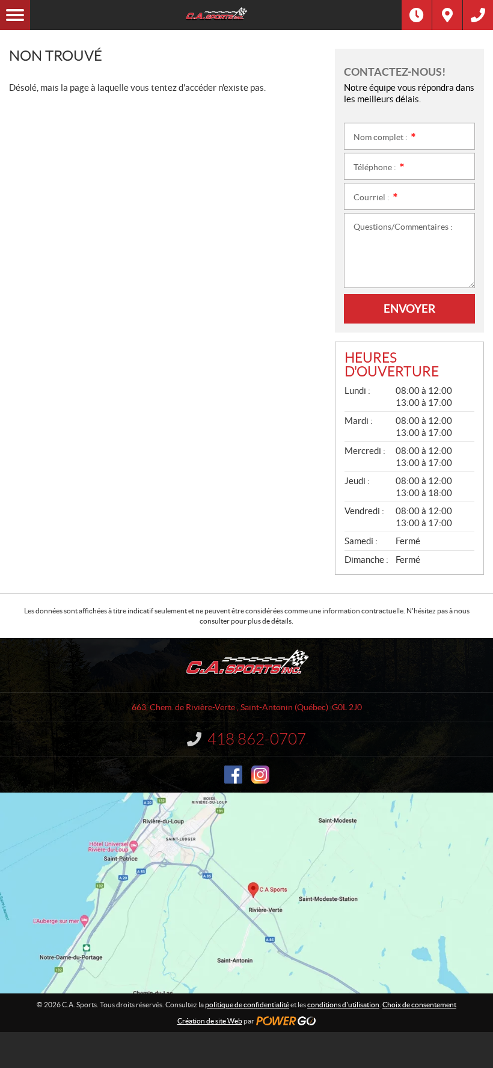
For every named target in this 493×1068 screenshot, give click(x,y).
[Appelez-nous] (478, 15)
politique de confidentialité (247, 1004)
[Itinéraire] (447, 15)
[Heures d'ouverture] (417, 15)
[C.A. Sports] (216, 15)
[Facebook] (233, 775)
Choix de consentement (419, 1004)
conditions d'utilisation (343, 1004)
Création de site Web (209, 1021)
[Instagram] (260, 775)
